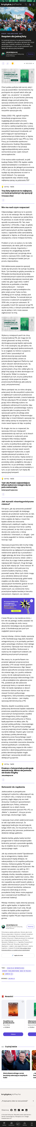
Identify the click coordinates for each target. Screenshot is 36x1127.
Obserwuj (25, 1125)
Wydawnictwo (11, 1125)
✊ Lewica (6, 974)
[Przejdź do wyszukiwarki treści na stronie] (26, 4)
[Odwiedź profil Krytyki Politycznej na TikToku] (19, 1110)
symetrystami (7, 369)
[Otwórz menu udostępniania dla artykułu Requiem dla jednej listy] (7, 63)
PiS (24, 864)
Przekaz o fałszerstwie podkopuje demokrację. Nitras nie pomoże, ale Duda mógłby (18, 770)
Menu (32, 1125)
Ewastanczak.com (7, 1118)
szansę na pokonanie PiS (19, 180)
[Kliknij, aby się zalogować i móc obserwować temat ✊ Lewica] (12, 974)
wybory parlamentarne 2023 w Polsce (16, 971)
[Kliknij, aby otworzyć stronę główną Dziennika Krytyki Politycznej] (18, 1123)
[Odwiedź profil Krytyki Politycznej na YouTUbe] (23, 1110)
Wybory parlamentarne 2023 (12, 33)
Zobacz (13, 1034)
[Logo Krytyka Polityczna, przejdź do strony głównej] (11, 4)
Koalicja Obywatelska (15, 968)
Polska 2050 (6, 115)
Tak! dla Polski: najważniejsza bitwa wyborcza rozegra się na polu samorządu (16, 485)
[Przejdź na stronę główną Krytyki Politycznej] (11, 1095)
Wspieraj (4, 1125)
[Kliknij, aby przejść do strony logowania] (33, 4)
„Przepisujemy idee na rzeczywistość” (15, 1101)
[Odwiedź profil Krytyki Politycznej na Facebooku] (11, 1110)
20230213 (11, 978)
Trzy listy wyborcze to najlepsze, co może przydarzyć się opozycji (17, 192)
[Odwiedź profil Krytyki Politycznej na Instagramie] (15, 1110)
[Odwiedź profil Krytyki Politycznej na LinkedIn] (26, 1110)
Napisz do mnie (18, 955)
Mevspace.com (19, 1116)
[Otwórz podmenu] (33, 1101)
